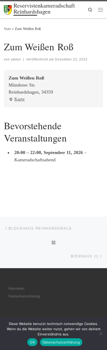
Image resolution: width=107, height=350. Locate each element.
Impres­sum (16, 288)
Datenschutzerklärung (61, 342)
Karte (17, 99)
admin (16, 59)
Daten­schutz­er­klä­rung (24, 296)
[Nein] (100, 333)
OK (32, 342)
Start (7, 29)
